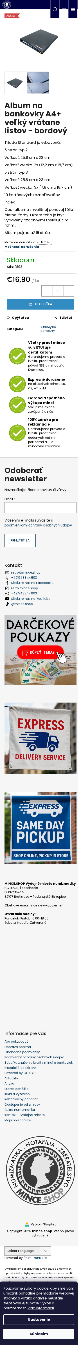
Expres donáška (16, 1089)
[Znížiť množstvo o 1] (47, 291)
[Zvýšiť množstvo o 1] (68, 291)
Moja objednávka (17, 1120)
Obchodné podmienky (22, 1052)
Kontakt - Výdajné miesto (24, 1115)
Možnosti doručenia (21, 247)
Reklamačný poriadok (21, 1099)
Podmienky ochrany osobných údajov (34, 1057)
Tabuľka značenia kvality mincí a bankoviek (38, 1062)
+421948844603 (24, 577)
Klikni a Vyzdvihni (17, 1094)
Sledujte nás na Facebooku (32, 583)
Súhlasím (39, 1333)
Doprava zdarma (17, 1047)
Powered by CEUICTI (20, 1073)
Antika (9, 1083)
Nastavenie (39, 1319)
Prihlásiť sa (20, 540)
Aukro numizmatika (19, 1109)
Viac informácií (40, 1308)
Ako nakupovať (16, 1041)
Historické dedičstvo (20, 1068)
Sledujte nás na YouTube (30, 598)
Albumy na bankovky (48, 329)
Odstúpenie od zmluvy (22, 1104)
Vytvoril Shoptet (43, 1224)
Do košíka (43, 304)
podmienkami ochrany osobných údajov (38, 525)
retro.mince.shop (24, 588)
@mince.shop (22, 604)
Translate (39, 1257)
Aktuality (11, 1078)
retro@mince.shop (25, 572)
